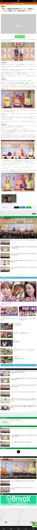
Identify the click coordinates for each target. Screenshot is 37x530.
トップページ (6, 523)
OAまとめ (2, 6)
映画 (19, 513)
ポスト (17, 207)
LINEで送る (28, 207)
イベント (20, 517)
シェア (23, 207)
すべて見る (18, 274)
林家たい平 (23, 213)
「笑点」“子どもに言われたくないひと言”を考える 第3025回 (23, 391)
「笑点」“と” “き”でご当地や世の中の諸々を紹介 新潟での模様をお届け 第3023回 (23, 386)
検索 (18, 523)
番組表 (30, 523)
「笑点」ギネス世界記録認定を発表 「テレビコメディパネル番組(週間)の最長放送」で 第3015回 (23, 372)
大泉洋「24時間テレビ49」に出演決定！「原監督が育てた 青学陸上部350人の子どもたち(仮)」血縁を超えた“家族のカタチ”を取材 (23, 406)
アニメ (20, 515)
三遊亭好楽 (9, 213)
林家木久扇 (4, 213)
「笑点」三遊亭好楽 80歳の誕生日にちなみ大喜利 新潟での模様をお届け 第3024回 (23, 379)
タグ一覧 (34, 213)
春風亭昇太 (18, 213)
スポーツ (2, 515)
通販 (1, 519)
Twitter (18, 451)
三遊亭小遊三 (14, 213)
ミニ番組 (2, 517)
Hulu (18, 36)
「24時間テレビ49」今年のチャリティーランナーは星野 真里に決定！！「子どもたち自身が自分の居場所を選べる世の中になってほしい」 (23, 399)
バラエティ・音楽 (3, 513)
